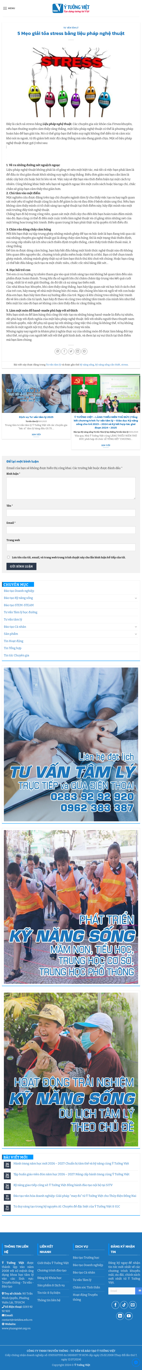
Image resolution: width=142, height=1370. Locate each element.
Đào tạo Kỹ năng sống (18, 598)
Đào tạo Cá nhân (15, 626)
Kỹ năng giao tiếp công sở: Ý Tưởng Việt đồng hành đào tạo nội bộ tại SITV (63, 1185)
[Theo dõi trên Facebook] (115, 1305)
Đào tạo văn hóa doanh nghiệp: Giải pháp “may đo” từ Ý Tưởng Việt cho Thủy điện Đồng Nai (74, 1196)
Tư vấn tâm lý (13, 619)
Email (11, 522)
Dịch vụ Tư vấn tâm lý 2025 (36, 417)
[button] (9, 8)
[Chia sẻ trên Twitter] (71, 351)
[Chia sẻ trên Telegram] (84, 351)
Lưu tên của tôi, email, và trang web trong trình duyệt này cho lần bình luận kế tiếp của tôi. (69, 557)
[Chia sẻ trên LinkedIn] (78, 351)
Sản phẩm (11, 634)
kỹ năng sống (87, 364)
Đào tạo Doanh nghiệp (19, 591)
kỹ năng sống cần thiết (107, 364)
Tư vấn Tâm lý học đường (20, 612)
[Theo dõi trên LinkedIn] (120, 1316)
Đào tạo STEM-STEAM (19, 605)
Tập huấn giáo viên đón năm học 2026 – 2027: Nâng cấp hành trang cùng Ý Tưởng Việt (71, 1174)
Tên (9, 505)
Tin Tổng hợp (12, 648)
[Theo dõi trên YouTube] (129, 1316)
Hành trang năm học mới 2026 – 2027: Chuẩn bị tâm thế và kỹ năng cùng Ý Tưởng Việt (71, 1163)
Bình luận (13, 473)
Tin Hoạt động (13, 641)
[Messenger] (136, 1363)
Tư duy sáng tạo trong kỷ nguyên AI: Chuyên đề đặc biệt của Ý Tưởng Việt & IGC (66, 1206)
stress (124, 364)
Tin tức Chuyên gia (16, 655)
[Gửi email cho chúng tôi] (133, 1305)
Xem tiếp (36, 434)
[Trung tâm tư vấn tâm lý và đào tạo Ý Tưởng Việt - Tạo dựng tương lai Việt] (71, 8)
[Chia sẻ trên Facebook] (64, 351)
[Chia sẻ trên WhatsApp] (58, 351)
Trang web (13, 540)
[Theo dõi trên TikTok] (124, 1305)
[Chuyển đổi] (136, 598)
